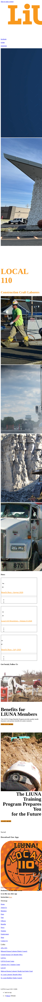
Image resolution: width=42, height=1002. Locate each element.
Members (4, 911)
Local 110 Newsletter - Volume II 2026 (16, 621)
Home (3, 904)
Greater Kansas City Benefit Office (12, 954)
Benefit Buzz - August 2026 (12, 592)
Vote (2, 917)
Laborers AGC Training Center (10, 964)
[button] (7, 724)
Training (3, 931)
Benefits (3, 924)
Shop (2, 937)
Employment (5, 934)
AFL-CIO (4, 948)
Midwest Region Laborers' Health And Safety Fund (17, 971)
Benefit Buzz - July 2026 (11, 649)
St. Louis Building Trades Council (11, 978)
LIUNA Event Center (7, 961)
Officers (3, 921)
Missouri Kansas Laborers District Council (14, 951)
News (2, 927)
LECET (3, 968)
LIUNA (3, 958)
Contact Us (4, 941)
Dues (2, 914)
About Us (4, 907)
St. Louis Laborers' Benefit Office (11, 974)
